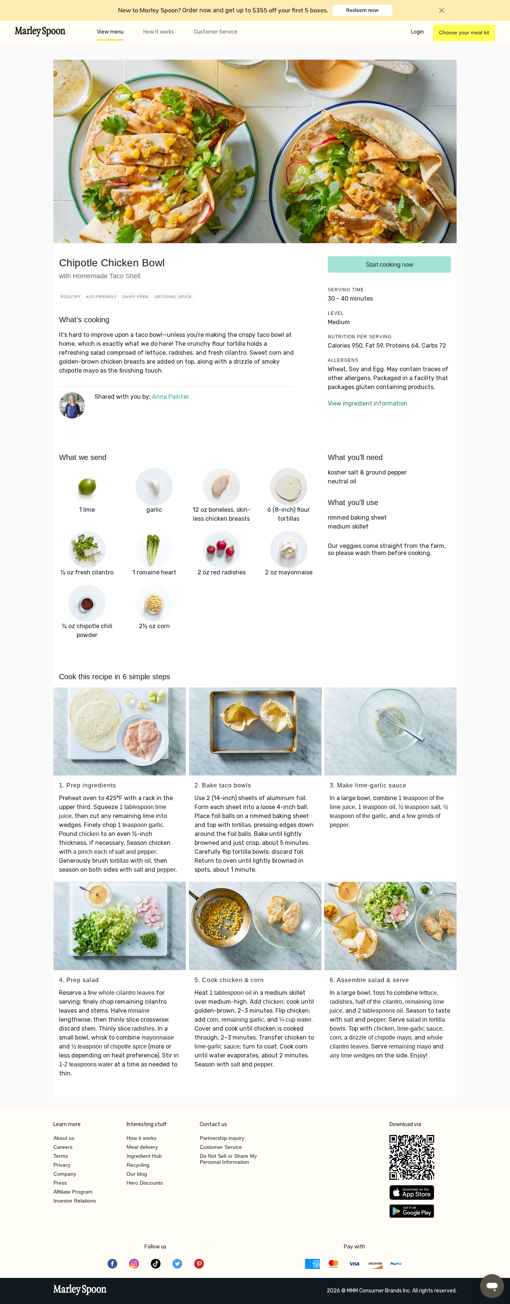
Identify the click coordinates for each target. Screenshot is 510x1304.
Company (64, 1174)
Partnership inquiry (222, 1138)
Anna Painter (170, 396)
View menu (110, 32)
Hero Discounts (145, 1183)
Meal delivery (142, 1147)
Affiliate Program (73, 1192)
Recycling (138, 1165)
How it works (158, 32)
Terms (60, 1156)
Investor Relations (74, 1201)
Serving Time (346, 289)
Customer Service (215, 32)
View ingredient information (367, 403)
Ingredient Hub (144, 1156)
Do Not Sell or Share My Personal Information (228, 1159)
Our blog (137, 1174)
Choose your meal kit (464, 32)
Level (336, 313)
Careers (62, 1147)
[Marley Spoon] (80, 1290)
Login (417, 32)
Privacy (62, 1165)
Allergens (343, 360)
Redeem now (362, 10)
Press (60, 1183)
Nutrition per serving (360, 336)
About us (63, 1138)
